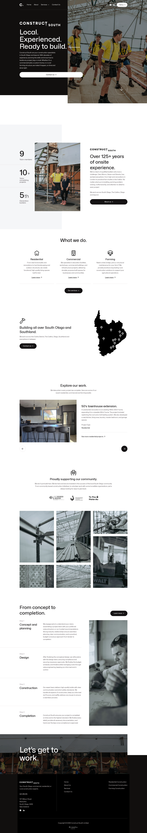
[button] (45, 5)
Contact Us (56, 4)
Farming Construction (117, 788)
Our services (73, 290)
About (36, 4)
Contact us (51, 74)
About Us (67, 785)
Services (44, 4)
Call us (122, 5)
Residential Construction (117, 782)
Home (29, 4)
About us (108, 202)
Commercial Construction (118, 785)
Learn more (119, 613)
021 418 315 (23, 794)
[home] (21, 4)
